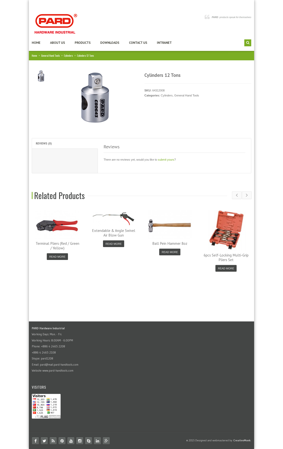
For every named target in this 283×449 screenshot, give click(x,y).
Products (83, 43)
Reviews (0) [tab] (44, 143)
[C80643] (41, 75)
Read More (57, 256)
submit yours (166, 159)
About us (57, 43)
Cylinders (68, 55)
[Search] (247, 42)
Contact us (138, 43)
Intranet (164, 43)
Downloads (109, 43)
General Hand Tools (50, 55)
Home (36, 43)
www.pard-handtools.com (57, 370)
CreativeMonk (242, 440)
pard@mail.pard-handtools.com (59, 364)
